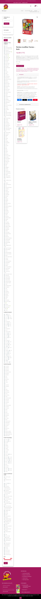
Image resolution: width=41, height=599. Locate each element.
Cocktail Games (7, 96)
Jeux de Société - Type (28, 10)
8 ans (11, 462)
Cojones (6, 97)
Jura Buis (6, 162)
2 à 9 (6, 322)
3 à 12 (6, 347)
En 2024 (6, 513)
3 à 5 (11, 350)
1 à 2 (8, 314)
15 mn (6, 403)
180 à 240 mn (7, 422)
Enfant (31, 68)
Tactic (6, 284)
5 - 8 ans (6, 459)
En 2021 (6, 547)
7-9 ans (6, 462)
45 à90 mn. (7, 374)
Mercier (6, 204)
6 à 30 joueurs (7, 328)
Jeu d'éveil (34, 68)
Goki (6, 136)
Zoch (6, 298)
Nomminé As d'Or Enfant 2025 (7, 529)
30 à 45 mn (7, 413)
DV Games (7, 109)
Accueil (22, 10)
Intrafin (6, 151)
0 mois (6, 444)
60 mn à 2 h (7, 428)
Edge (6, 110)
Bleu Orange (7, 83)
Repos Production (8, 248)
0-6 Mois (6, 445)
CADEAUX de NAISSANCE (7, 54)
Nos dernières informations (26, 576)
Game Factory (7, 125)
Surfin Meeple (7, 278)
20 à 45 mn (7, 369)
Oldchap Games (8, 217)
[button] (37, 17)
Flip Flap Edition (7, 118)
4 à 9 (6, 356)
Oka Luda (7, 216)
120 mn (6, 382)
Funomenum (7, 123)
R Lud (6, 250)
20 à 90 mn (7, 386)
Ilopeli (6, 149)
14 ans (6, 470)
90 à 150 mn (7, 395)
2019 (6, 534)
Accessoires (7, 305)
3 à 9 (10, 353)
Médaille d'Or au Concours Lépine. (7, 522)
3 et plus (6, 350)
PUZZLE (6, 58)
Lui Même (7, 193)
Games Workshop (8, 128)
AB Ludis (6, 61)
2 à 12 (10, 341)
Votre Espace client (25, 579)
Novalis (6, 213)
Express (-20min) (8, 431)
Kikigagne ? (7, 167)
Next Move (7, 211)
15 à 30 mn (7, 406)
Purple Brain (7, 240)
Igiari (6, 148)
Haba (6, 139)
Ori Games (7, 222)
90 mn (6, 429)
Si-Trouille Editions (8, 266)
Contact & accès (25, 578)
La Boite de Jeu (7, 171)
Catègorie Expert (8, 538)
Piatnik (6, 230)
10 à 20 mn (7, 400)
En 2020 (6, 548)
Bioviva (6, 80)
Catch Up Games (8, 92)
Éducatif (35, 10)
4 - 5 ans (10, 457)
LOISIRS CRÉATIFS (8, 51)
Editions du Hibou (8, 112)
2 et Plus (10, 318)
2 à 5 (10, 337)
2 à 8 (10, 344)
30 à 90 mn (7, 370)
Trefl (6, 288)
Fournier (6, 119)
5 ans (11, 458)
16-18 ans (7, 467)
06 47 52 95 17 (23, 0)
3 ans (11, 454)
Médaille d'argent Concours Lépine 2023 (7, 519)
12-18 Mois (7, 449)
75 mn (6, 393)
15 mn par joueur (8, 405)
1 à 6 (10, 333)
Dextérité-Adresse (36, 69)
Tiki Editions (7, 287)
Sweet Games (7, 279)
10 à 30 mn (7, 402)
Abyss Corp (7, 64)
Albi (6, 70)
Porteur (6, 304)
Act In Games (7, 63)
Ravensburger (7, 242)
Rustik (6, 255)
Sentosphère (7, 262)
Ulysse (6, 289)
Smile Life (7, 269)
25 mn (6, 410)
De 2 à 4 (6, 348)
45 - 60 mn (7, 418)
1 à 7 (6, 334)
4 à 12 (6, 357)
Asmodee (7, 74)
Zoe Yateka (7, 300)
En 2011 (6, 511)
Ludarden (7, 188)
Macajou (6, 196)
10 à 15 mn (7, 399)
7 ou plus (6, 361)
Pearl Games (7, 224)
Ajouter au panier (20, 65)
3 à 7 (10, 351)
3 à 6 (6, 351)
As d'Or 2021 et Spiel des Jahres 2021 (8, 497)
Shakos (6, 265)
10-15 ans (7, 465)
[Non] (39, 596)
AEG (6, 69)
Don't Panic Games (8, 105)
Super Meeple (7, 276)
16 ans (11, 470)
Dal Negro (7, 99)
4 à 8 (8, 354)
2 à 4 (6, 337)
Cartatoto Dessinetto (19, 139)
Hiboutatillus (7, 142)
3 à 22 (6, 325)
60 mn (6, 426)
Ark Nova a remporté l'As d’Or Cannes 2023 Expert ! (7, 487)
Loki (6, 185)
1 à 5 (6, 333)
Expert (6, 514)
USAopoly (7, 291)
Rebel (6, 243)
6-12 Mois (6, 446)
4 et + (6, 327)
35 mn (6, 389)
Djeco (6, 103)
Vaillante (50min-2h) (8, 434)
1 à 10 (6, 335)
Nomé (6, 524)
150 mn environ (7, 421)
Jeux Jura (6, 154)
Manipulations (18, 71)
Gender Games (7, 132)
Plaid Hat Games (8, 233)
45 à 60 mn (7, 390)
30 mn (6, 412)
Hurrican (6, 145)
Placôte (6, 235)
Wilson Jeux (7, 292)
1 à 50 (10, 317)
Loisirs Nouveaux (8, 184)
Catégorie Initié (7, 510)
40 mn (6, 416)
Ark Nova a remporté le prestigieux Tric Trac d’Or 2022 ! (7, 492)
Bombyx (6, 87)
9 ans (6, 464)
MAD (6, 197)
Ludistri (6, 190)
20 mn (6, 409)
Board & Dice (7, 86)
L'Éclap (6, 174)
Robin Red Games (8, 252)
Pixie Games (7, 232)
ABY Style (6, 66)
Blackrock (7, 82)
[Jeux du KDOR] (6, 7)
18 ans (6, 471)
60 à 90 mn (7, 379)
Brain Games (7, 89)
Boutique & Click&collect (26, 574)
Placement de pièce (8, 47)
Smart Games (7, 268)
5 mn (6, 376)
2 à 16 (10, 322)
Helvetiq (6, 141)
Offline (6, 214)
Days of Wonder (8, 100)
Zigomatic (7, 295)
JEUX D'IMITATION (8, 48)
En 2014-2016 (7, 551)
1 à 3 (6, 315)
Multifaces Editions (8, 206)
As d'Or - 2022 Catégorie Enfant (7, 536)
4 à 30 (10, 357)
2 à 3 (6, 320)
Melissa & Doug (7, 203)
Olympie (6, 219)
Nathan (6, 209)
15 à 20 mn (7, 366)
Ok (20, 597)
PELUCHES (7, 57)
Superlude (7, 275)
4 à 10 (10, 356)
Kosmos (6, 168)
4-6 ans (6, 458)
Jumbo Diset (7, 161)
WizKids (6, 294)
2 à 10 (6, 341)
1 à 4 (10, 315)
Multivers (6, 207)
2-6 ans (6, 454)
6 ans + (6, 461)
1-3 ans (6, 451)
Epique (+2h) (7, 435)
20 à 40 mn (7, 367)
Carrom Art (7, 90)
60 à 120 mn (7, 392)
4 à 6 (10, 325)
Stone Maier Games (8, 274)
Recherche (6, 23)
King (6, 165)
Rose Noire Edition (8, 253)
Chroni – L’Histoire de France (33, 122)
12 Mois (6, 448)
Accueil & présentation (26, 573)
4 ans (6, 457)
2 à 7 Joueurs (7, 340)
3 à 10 (9, 346)
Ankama (6, 71)
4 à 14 (6, 330)
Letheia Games (7, 175)
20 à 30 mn (7, 384)
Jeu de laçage (35, 70)
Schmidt (6, 259)
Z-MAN (6, 297)
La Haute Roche (8, 173)
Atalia (6, 73)
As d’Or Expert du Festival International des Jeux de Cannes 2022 (8, 507)
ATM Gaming (7, 76)
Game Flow (7, 126)
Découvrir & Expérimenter (28, 69)
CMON (6, 95)
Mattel (6, 201)
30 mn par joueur (8, 371)
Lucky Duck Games (8, 187)
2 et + (6, 318)
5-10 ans (6, 442)
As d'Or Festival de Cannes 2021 (7, 499)
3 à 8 (6, 353)
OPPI (6, 220)
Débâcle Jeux (7, 102)
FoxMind (6, 121)
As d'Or (6, 494)
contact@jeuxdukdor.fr (31, 0)
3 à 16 (10, 324)
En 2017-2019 (7, 550)
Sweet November (8, 281)
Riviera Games (7, 249)
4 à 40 (6, 359)
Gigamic (6, 135)
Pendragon (7, 227)
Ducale (6, 106)
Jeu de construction (30, 70)
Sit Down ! (7, 263)
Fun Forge (7, 122)
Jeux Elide (7, 157)
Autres (6, 310)
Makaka (6, 198)
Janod (31, 71)
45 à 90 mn (7, 373)
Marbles (6, 200)
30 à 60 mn (7, 415)
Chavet (6, 93)
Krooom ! (6, 170)
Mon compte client (17, 2)
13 (9, 439)
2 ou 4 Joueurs (7, 321)
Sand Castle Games (8, 256)
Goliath (6, 138)
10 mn (6, 396)
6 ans (11, 459)
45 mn (6, 419)
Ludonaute (7, 191)
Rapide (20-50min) (8, 432)
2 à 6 (6, 338)
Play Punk (7, 236)
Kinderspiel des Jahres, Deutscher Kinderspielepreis (7, 544)
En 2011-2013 (7, 553)
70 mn (6, 380)
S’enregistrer (24, 2)
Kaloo (6, 164)
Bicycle (6, 45)
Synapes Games (8, 282)
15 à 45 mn (7, 408)
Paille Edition (7, 223)
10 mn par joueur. (8, 397)
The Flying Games (8, 285)
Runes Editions (7, 158)
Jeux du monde (7, 155)
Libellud (6, 183)
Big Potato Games (8, 79)
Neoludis (6, 210)
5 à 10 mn (6, 425)
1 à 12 (6, 317)
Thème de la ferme (24, 71)
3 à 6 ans (6, 455)
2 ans (6, 439)
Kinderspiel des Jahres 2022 (7, 517)
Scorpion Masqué (8, 261)
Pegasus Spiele (7, 226)
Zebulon (19, 122)
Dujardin (6, 108)
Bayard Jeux (7, 77)
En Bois (25, 70)
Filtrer (6, 40)
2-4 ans (6, 452)
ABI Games (7, 60)
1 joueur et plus (7, 331)
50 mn (6, 377)
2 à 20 (6, 344)
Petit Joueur (7, 229)
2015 (6, 483)
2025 (6, 484)
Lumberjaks (7, 194)
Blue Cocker (7, 84)
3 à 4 (6, 324)
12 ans (11, 468)
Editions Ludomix (8, 113)
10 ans (6, 468)
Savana (6, 258)
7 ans (11, 461)
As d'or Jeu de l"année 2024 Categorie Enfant (7, 503)
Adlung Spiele (7, 67)
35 (5, 387)
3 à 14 (10, 347)
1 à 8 (10, 334)
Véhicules (7, 50)
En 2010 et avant (8, 554)
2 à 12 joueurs (7, 343)
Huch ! (6, 144)
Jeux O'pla (7, 160)
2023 (10, 483)
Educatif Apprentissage (20, 70)
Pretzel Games (7, 239)
